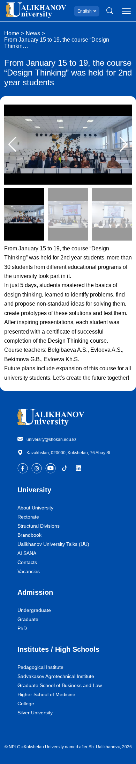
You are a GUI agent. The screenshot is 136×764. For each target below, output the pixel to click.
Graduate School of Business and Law (59, 685)
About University (35, 507)
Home (11, 33)
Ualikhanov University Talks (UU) (53, 544)
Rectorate (28, 517)
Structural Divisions (38, 526)
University (34, 490)
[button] (123, 144)
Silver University (35, 712)
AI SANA (26, 553)
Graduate (27, 619)
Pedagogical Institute (40, 667)
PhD (22, 628)
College (25, 703)
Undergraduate (34, 610)
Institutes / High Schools (58, 649)
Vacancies (28, 571)
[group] (68, 145)
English (84, 11)
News (33, 33)
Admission (35, 592)
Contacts (27, 562)
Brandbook (29, 535)
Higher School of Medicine (46, 694)
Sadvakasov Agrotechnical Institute (55, 676)
